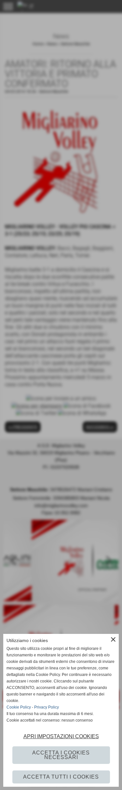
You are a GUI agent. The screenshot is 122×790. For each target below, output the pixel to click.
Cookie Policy (19, 707)
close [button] (113, 639)
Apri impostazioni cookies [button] (61, 736)
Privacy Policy (46, 707)
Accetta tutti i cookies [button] (61, 777)
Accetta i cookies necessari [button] (61, 755)
